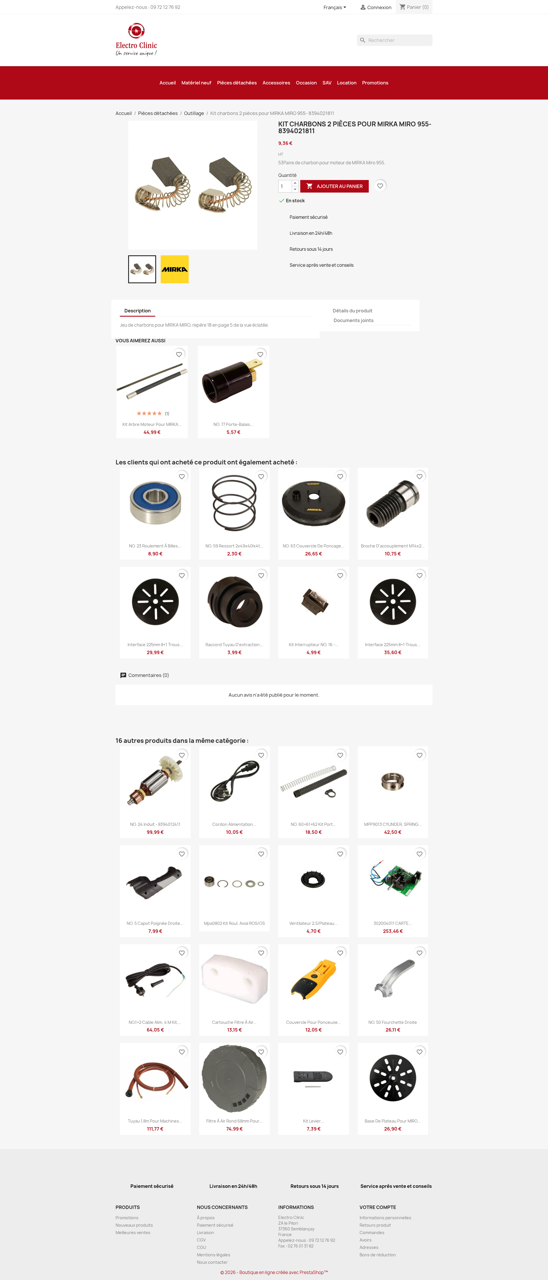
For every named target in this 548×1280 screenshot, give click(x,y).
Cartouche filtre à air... (234, 1022)
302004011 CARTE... (393, 923)
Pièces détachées (237, 83)
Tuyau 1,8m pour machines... (155, 1121)
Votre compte (378, 1207)
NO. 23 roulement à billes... (155, 546)
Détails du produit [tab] (352, 311)
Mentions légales (213, 1254)
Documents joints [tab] (354, 320)
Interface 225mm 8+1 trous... (155, 644)
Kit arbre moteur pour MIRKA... (152, 424)
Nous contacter (212, 1262)
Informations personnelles (385, 1217)
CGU (201, 1247)
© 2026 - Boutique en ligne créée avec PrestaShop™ (274, 1272)
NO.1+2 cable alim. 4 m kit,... (155, 1022)
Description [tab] (137, 311)
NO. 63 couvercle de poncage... (313, 546)
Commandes (372, 1232)
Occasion (306, 83)
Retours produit (375, 1225)
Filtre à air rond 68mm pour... (234, 1121)
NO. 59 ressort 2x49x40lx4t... (234, 546)
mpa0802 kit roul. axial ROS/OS (234, 923)
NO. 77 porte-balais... (233, 424)
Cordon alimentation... (234, 824)
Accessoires (276, 83)
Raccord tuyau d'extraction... (234, 644)
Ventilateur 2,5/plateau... (313, 923)
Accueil (168, 83)
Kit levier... (313, 1121)
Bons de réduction (378, 1254)
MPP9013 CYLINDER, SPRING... (393, 824)
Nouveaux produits (134, 1225)
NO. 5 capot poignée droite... (155, 923)
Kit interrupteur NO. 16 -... (314, 644)
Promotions (375, 83)
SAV (327, 83)
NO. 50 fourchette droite (392, 1022)
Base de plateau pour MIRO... (393, 1121)
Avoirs (366, 1240)
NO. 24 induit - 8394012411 (155, 824)
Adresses (369, 1247)
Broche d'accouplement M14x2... (393, 546)
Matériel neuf (196, 83)
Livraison (205, 1232)
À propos (206, 1217)
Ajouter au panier (334, 186)
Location (346, 83)
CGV (201, 1240)
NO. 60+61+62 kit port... (313, 824)
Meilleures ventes (133, 1232)
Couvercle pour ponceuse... (313, 1022)
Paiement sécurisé (215, 1225)
